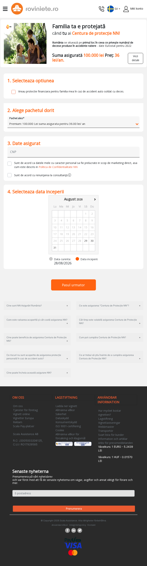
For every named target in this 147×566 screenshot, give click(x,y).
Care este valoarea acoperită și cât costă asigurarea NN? (37, 319)
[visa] (73, 545)
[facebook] (68, 530)
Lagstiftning (105, 418)
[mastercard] (73, 552)
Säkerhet (61, 414)
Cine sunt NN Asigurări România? (24, 305)
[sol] (82, 444)
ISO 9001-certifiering (68, 426)
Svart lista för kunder (111, 435)
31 (54, 247)
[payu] (73, 539)
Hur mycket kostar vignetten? (109, 412)
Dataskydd (62, 418)
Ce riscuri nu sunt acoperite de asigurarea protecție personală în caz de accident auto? (34, 357)
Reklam (17, 422)
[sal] (64, 444)
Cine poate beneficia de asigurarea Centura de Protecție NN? (37, 339)
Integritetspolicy (77, 524)
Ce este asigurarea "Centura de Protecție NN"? (104, 305)
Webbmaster (106, 427)
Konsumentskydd (66, 422)
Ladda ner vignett (66, 406)
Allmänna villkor (65, 410)
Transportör (105, 431)
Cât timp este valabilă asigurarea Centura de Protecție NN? (108, 321)
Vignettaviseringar (109, 422)
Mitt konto (136, 8)
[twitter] (79, 530)
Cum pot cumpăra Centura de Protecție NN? (102, 337)
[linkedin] (74, 530)
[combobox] (73, 124)
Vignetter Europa (23, 418)
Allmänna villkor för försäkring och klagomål (70, 436)
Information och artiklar (112, 439)
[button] (113, 8)
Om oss (18, 406)
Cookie (60, 430)
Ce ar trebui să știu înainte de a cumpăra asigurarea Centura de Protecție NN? (106, 357)
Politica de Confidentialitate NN (58, 167)
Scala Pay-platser (23, 426)
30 (92, 241)
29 (85, 241)
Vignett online (21, 414)
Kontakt (91, 524)
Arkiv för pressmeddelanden (115, 443)
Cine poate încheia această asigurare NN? (29, 372)
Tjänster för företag (25, 410)
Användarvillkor (60, 524)
